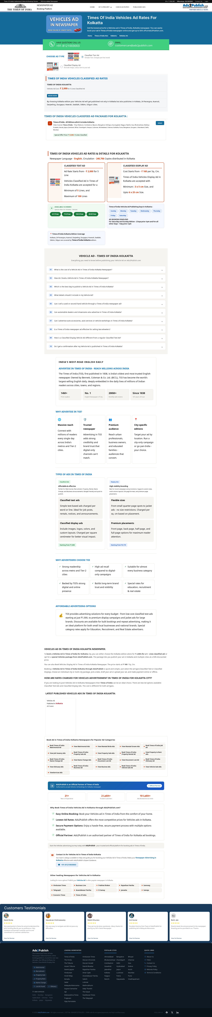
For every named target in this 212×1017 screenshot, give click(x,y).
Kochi (130, 969)
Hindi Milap (68, 976)
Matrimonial (40, 967)
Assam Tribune (69, 966)
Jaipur (118, 969)
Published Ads (139, 7)
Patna (118, 976)
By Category (104, 7)
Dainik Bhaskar (88, 966)
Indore (130, 966)
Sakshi (85, 979)
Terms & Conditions (154, 973)
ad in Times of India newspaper (109, 31)
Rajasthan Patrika (89, 969)
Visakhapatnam (133, 979)
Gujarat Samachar (70, 988)
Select (160, 123)
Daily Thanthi (87, 988)
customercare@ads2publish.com (133, 45)
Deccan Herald (88, 963)
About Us (150, 957)
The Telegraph (88, 998)
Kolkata (107, 973)
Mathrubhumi (88, 985)
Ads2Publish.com (43, 1012)
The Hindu (68, 960)
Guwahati (107, 966)
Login (206, 1)
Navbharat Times (89, 995)
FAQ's (149, 960)
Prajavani (67, 998)
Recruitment (40, 971)
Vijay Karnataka (70, 1001)
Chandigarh (120, 960)
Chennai (131, 960)
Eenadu (67, 979)
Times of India (69, 957)
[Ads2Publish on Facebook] (167, 1012)
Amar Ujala (87, 973)
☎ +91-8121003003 (67, 864)
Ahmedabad (108, 957)
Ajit (65, 992)
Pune (130, 976)
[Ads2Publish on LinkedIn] (177, 1012)
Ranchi (106, 979)
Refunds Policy (152, 969)
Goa (129, 963)
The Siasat (86, 992)
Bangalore (120, 957)
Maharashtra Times (71, 995)
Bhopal (130, 957)
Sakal (66, 982)
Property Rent (40, 979)
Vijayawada (120, 979)
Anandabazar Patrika (90, 976)
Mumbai (131, 973)
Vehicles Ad (81, 880)
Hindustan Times (89, 957)
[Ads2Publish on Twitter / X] (172, 1012)
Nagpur (107, 976)
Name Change (41, 983)
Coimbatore (108, 963)
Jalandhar (107, 969)
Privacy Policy (152, 966)
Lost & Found (40, 986)
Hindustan (68, 973)
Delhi (118, 963)
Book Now (52, 96)
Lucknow (119, 973)
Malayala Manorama (71, 985)
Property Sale (40, 975)
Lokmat (85, 982)
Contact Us (198, 1)
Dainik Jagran (69, 969)
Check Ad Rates (122, 7)
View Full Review (9, 938)
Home (92, 7)
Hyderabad (120, 966)
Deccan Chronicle (89, 960)
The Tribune (68, 963)
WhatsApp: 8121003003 (185, 1)
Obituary (53, 986)
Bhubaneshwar (109, 960)
